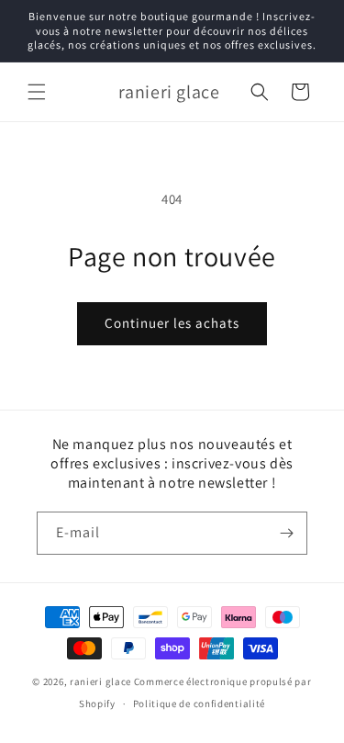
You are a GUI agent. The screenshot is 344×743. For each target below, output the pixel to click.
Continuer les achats (172, 323)
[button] (37, 92)
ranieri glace (100, 681)
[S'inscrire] (286, 533)
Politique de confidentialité (199, 703)
